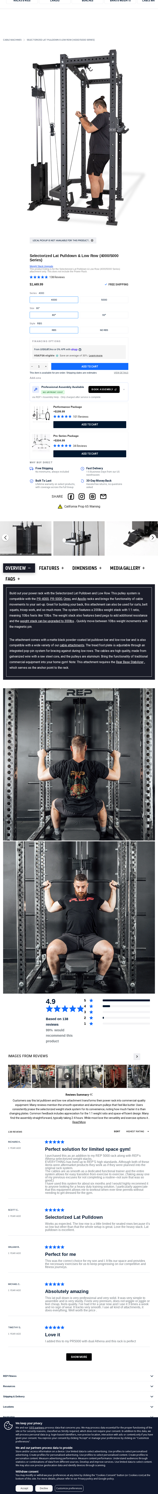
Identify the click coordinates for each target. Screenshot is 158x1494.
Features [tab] (49, 568)
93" (104, 315)
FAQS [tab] (10, 579)
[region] (79, 1076)
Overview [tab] (15, 568)
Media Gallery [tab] (125, 568)
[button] (47, 277)
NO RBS (104, 330)
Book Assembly (102, 389)
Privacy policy (85, 1478)
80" (54, 315)
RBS (54, 330)
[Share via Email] (103, 496)
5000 (104, 299)
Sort (117, 1131)
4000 (54, 299)
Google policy (106, 1478)
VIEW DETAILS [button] (121, 372)
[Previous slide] (5, 537)
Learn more (96, 355)
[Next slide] (152, 537)
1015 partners (37, 1427)
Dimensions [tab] (84, 568)
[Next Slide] (137, 1056)
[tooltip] (91, 1094)
